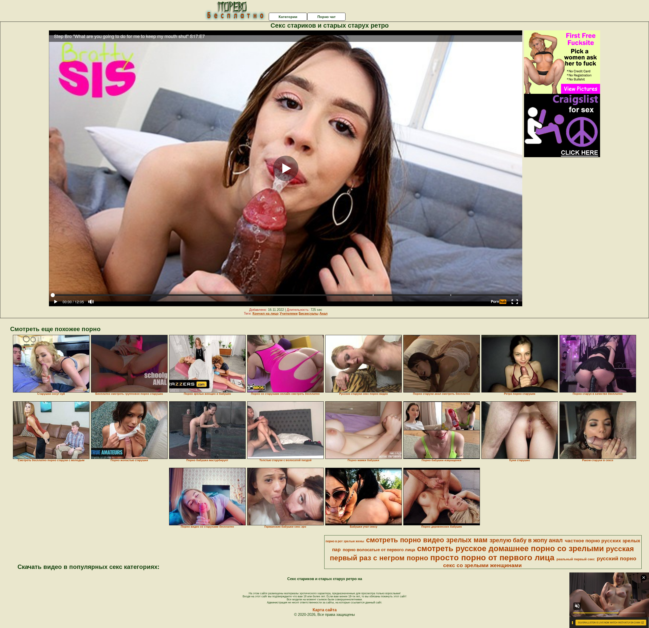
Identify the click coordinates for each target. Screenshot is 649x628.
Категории (288, 17)
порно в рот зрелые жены (345, 541)
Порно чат (326, 17)
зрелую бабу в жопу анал (526, 540)
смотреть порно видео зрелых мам (427, 540)
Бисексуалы (308, 313)
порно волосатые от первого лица (379, 549)
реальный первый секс (575, 559)
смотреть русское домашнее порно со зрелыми (510, 548)
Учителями (289, 313)
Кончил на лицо (266, 313)
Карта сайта (325, 610)
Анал (323, 313)
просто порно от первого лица (492, 557)
